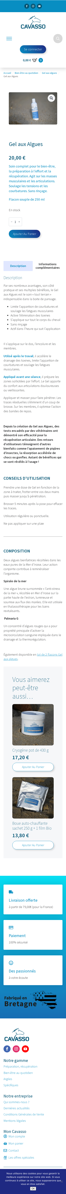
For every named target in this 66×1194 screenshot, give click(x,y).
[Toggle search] (57, 38)
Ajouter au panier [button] (33, 767)
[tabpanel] (33, 468)
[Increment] (19, 222)
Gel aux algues (49, 72)
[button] (51, 98)
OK (33, 1188)
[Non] (61, 1181)
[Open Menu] (9, 38)
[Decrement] (12, 222)
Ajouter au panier (24, 234)
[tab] (18, 266)
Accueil (7, 72)
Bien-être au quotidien (26, 72)
